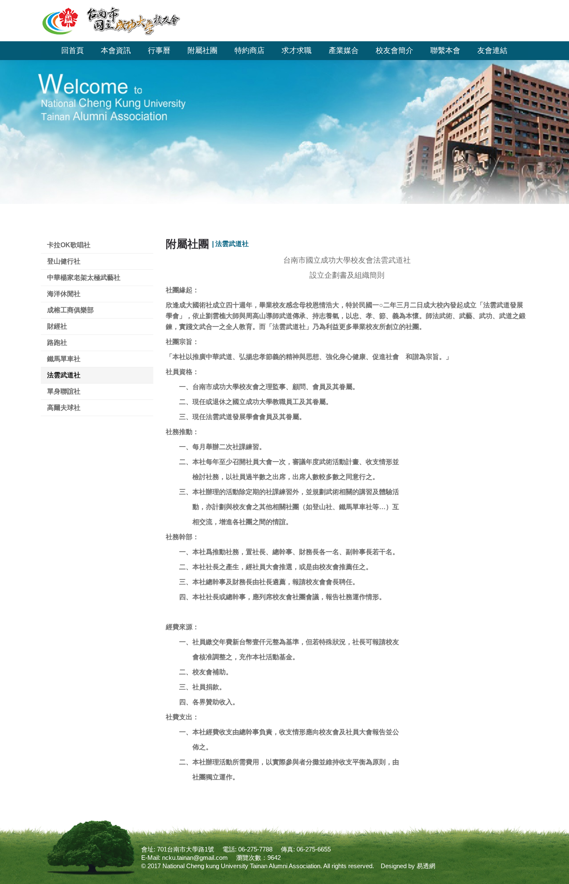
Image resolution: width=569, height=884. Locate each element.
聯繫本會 (445, 50)
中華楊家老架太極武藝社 (83, 277)
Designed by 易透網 (408, 865)
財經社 (57, 326)
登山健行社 (63, 261)
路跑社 (57, 342)
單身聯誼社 (63, 391)
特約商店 (250, 50)
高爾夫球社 (63, 407)
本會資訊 (116, 50)
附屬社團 (202, 50)
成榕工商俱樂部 (70, 310)
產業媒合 (344, 50)
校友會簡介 (394, 50)
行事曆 (159, 50)
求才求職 (297, 50)
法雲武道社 (63, 375)
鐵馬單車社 (63, 358)
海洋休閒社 (63, 293)
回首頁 (72, 50)
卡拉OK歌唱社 (68, 245)
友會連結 (492, 50)
